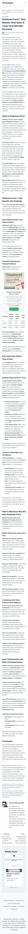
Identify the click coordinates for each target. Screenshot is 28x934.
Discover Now (14, 309)
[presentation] (14, 861)
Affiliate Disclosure (14, 903)
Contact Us (14, 909)
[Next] (21, 870)
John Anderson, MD (10, 32)
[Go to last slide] (7, 870)
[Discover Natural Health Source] (14, 280)
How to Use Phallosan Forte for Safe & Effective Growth (7, 838)
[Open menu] (25, 3)
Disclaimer (21, 906)
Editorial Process (9, 900)
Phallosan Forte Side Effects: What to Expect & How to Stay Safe (20, 838)
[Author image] (3, 33)
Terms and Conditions (10, 906)
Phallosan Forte (10, 71)
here (8, 788)
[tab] (11, 887)
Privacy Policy (20, 900)
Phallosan (5, 16)
